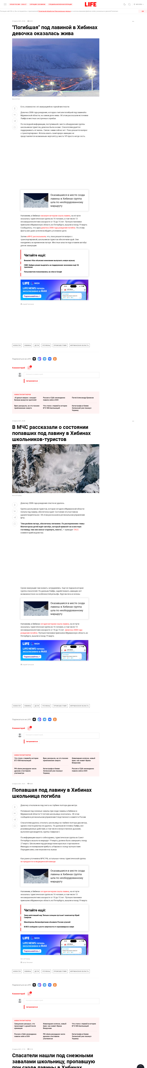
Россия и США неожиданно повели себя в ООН (54, 398)
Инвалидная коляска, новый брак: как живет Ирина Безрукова (83, 760)
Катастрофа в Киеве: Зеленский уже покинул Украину (81, 408)
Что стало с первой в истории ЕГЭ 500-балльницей (55, 407)
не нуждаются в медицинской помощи (38, 908)
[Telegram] (44, 359)
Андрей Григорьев (28, 304)
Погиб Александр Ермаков (83, 397)
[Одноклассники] (55, 359)
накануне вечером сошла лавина (55, 215)
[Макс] (39, 359)
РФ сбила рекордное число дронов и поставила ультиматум (25, 770)
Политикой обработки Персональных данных (54, 11)
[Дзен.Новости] (34, 359)
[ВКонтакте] (50, 359)
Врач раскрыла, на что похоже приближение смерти (26, 407)
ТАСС (76, 529)
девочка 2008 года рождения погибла (58, 227)
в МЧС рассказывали (36, 236)
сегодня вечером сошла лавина (54, 623)
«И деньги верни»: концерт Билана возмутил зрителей (25, 398)
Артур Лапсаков (27, 1008)
